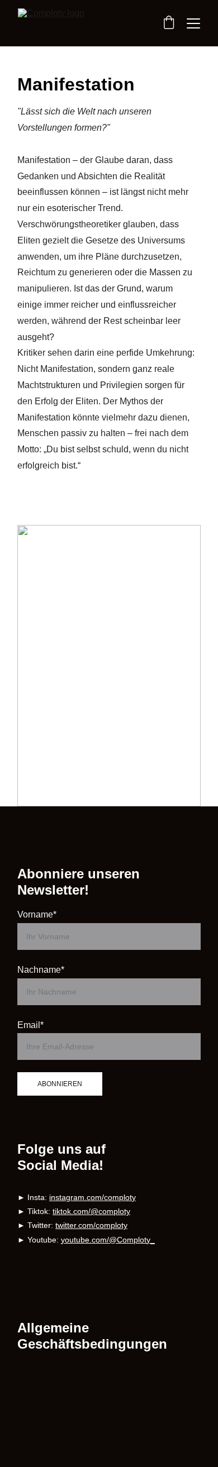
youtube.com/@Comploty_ (108, 1239)
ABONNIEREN (59, 1084)
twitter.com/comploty (91, 1225)
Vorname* (36, 914)
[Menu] (193, 23)
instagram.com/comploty (92, 1197)
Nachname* (40, 969)
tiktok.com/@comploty (91, 1211)
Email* (30, 1025)
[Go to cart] (169, 23)
